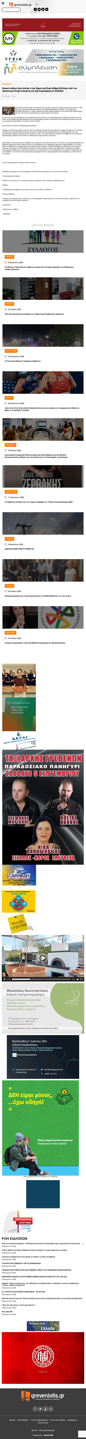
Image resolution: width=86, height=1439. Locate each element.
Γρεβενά (9, 257)
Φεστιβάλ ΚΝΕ (7, 1312)
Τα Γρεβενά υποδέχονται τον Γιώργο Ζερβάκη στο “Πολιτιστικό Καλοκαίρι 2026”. (39, 502)
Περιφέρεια (10, 445)
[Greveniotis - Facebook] (35, 9)
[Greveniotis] (20, 4)
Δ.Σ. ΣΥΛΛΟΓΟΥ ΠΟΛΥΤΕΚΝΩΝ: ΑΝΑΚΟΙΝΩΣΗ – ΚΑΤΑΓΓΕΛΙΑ (23, 1292)
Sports (9, 398)
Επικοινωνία (43, 1423)
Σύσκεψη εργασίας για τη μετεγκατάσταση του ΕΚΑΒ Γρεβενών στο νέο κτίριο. (38, 596)
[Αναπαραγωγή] (5, 979)
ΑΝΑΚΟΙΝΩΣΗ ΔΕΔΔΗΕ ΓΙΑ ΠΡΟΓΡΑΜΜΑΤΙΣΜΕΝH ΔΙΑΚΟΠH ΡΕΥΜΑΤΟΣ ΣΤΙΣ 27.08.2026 (34, 1277)
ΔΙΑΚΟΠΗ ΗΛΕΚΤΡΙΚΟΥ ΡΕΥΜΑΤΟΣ (19, 549)
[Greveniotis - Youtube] (43, 9)
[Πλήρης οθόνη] (81, 979)
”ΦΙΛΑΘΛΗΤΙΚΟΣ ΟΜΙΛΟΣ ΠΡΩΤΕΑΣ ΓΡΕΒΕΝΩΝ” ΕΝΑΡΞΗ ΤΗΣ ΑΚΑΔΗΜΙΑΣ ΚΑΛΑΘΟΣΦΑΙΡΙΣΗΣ (36, 1270)
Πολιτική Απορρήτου (39, 1420)
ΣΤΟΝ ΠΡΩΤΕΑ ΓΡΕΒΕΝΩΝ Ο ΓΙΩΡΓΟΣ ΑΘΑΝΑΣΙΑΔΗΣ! (21, 1263)
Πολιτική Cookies (58, 1420)
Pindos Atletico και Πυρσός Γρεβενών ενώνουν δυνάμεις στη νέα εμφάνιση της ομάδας (34, 1250)
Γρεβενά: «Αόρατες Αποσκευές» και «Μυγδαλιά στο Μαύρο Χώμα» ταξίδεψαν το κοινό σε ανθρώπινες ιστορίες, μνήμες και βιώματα (40, 1284)
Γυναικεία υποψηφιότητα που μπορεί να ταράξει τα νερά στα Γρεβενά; (28, 1257)
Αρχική (12, 1420)
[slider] (41, 979)
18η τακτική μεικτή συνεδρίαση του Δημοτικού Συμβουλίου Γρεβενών (34, 314)
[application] (43, 958)
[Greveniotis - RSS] (46, 9)
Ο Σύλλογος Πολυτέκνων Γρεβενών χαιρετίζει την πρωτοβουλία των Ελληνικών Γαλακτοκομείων (39, 268)
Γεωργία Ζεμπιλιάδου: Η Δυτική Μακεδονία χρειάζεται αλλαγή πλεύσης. (35, 643)
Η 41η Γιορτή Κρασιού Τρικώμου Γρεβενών (23, 361)
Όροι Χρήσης (23, 1420)
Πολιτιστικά (11, 351)
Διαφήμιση (72, 1420)
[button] (43, 958)
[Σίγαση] (78, 979)
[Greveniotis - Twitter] (39, 9)
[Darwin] (48, 1435)
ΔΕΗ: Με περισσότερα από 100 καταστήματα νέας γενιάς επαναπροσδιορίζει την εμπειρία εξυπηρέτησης (42, 1298)
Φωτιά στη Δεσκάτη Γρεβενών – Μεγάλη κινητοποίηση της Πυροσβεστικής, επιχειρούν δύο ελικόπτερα (41, 1243)
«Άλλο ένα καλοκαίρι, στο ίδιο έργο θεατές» (18, 1305)
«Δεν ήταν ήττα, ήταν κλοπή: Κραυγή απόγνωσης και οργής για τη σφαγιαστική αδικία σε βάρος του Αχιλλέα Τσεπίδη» (42, 409)
